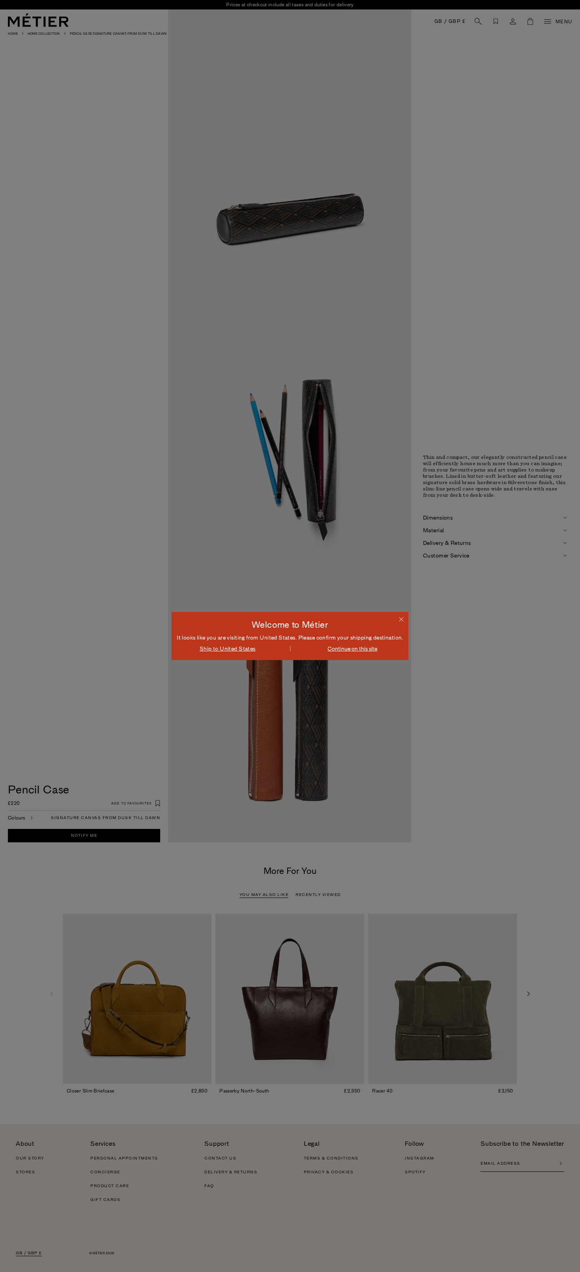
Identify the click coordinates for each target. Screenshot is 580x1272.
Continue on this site (352, 648)
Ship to (228, 648)
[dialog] (290, 636)
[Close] (401, 619)
